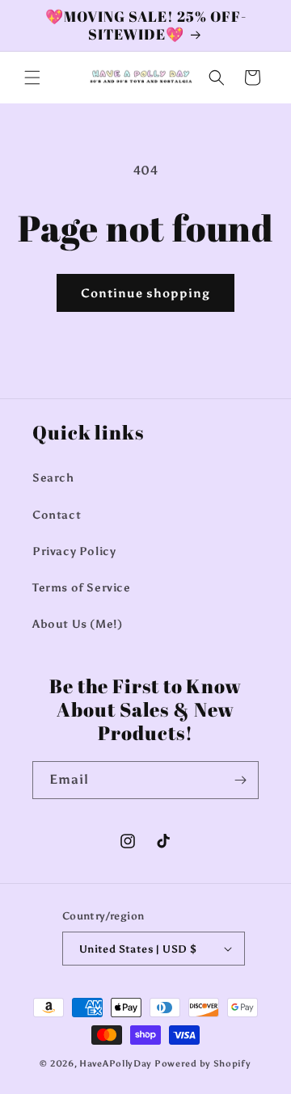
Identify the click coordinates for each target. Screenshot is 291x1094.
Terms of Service (81, 588)
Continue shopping (145, 293)
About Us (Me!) (77, 624)
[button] (32, 77)
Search (53, 478)
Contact (56, 515)
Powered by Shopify (202, 1063)
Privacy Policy (74, 551)
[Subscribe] (240, 780)
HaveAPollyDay (115, 1063)
